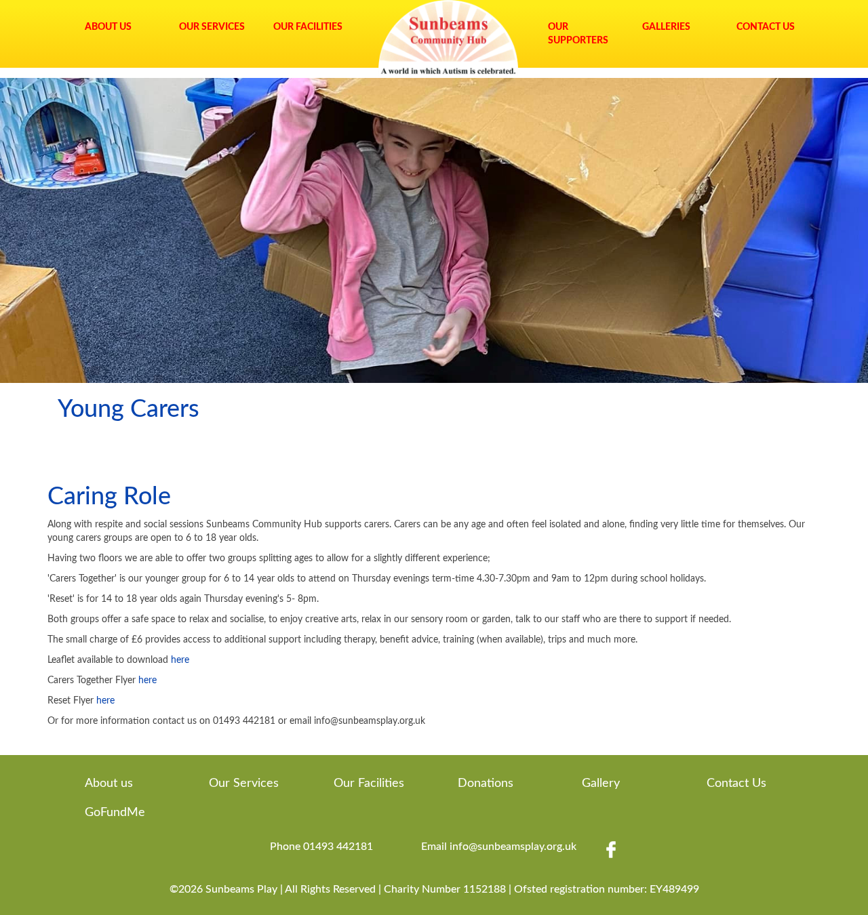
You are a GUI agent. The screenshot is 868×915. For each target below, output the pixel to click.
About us (109, 783)
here (180, 660)
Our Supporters (578, 33)
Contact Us (765, 27)
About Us (108, 27)
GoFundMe (115, 813)
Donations (485, 783)
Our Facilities (307, 27)
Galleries (666, 27)
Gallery (601, 783)
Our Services (212, 27)
